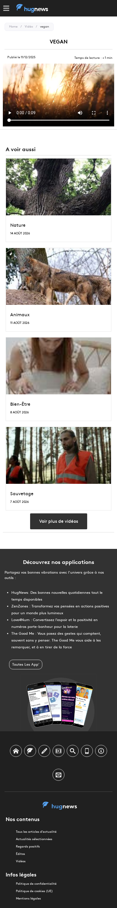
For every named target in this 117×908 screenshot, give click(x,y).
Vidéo (29, 26)
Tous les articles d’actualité (36, 832)
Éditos (20, 854)
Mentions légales (28, 898)
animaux (20, 314)
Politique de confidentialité (36, 884)
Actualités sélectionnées (34, 839)
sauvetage (22, 493)
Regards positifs (28, 846)
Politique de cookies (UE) (34, 891)
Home (13, 26)
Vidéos (21, 861)
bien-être (20, 404)
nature (18, 225)
